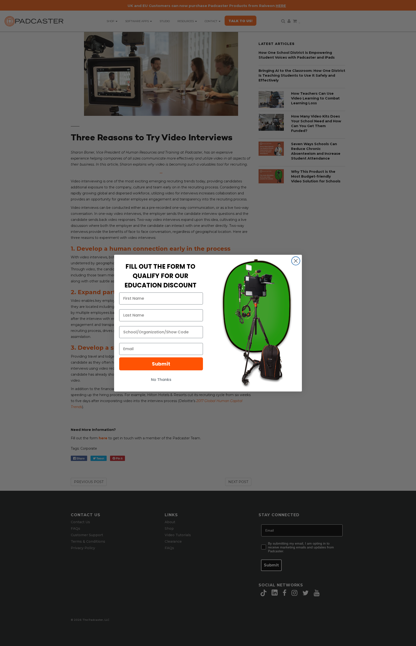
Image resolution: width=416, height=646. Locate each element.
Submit (161, 363)
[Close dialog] (296, 261)
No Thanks (161, 379)
